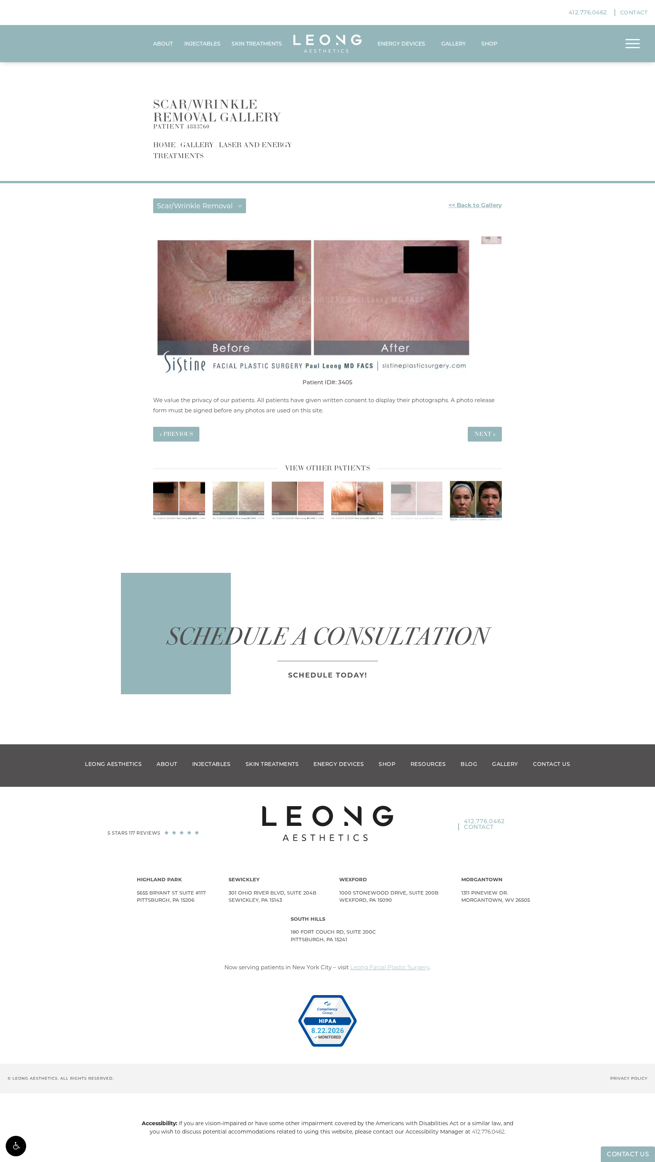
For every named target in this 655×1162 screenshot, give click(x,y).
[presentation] (317, 532)
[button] (16, 1146)
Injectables (202, 43)
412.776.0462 (488, 1131)
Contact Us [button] (628, 1154)
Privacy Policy (628, 1078)
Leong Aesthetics (113, 764)
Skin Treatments (257, 43)
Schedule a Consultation (328, 636)
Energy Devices (401, 43)
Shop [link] (489, 43)
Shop (387, 764)
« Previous (176, 434)
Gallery (453, 43)
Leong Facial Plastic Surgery (389, 967)
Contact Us (551, 764)
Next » (484, 434)
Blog (469, 764)
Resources (428, 764)
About (163, 43)
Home (164, 145)
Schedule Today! (327, 675)
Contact (634, 12)
